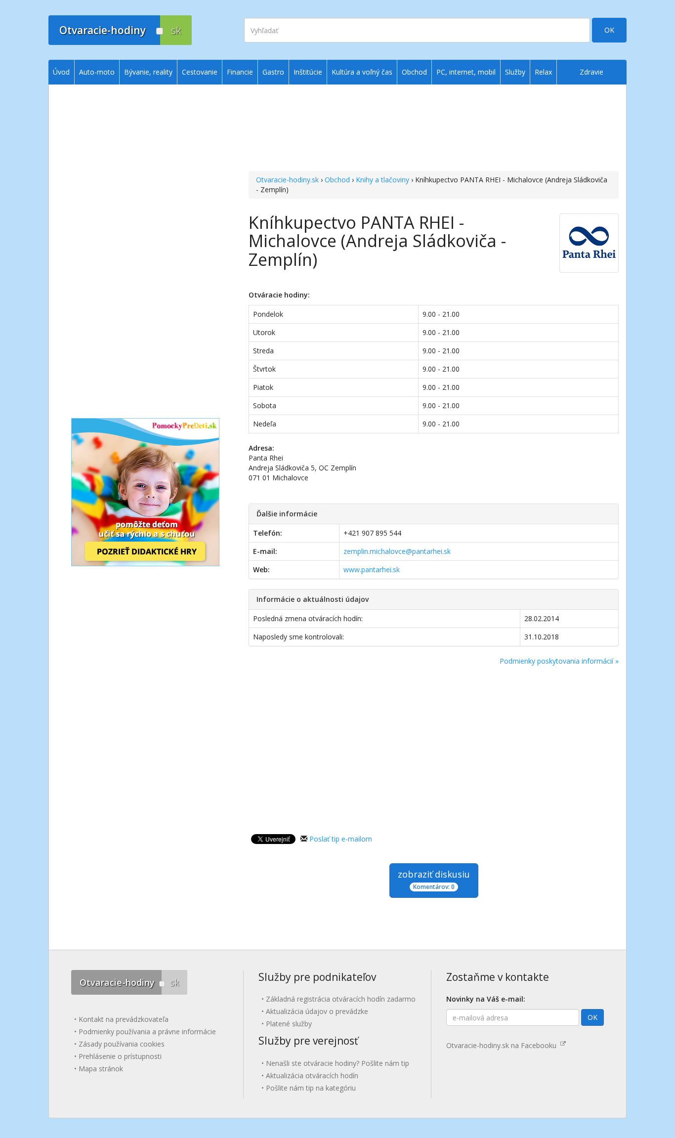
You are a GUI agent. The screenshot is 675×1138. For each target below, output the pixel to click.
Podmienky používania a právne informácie (147, 1031)
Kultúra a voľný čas (362, 72)
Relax (543, 72)
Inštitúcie (308, 72)
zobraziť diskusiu (434, 879)
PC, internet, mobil (466, 72)
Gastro (273, 72)
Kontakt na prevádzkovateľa (124, 1019)
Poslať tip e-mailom (340, 838)
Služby (515, 72)
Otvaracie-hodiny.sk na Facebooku (503, 1045)
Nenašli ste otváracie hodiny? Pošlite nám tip (337, 1063)
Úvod (61, 72)
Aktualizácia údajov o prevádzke (317, 1011)
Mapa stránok (101, 1068)
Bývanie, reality (148, 72)
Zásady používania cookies (122, 1044)
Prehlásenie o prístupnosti (120, 1056)
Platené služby (289, 1023)
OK (609, 30)
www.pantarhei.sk (371, 569)
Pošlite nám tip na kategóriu (311, 1088)
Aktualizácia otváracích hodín (312, 1075)
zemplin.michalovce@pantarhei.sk (397, 551)
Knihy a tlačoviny (382, 179)
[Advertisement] (434, 129)
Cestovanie (199, 72)
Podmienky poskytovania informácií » (559, 661)
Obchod (337, 179)
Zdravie (591, 72)
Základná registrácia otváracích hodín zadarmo (341, 999)
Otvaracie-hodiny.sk (287, 179)
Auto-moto (97, 72)
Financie (240, 72)
